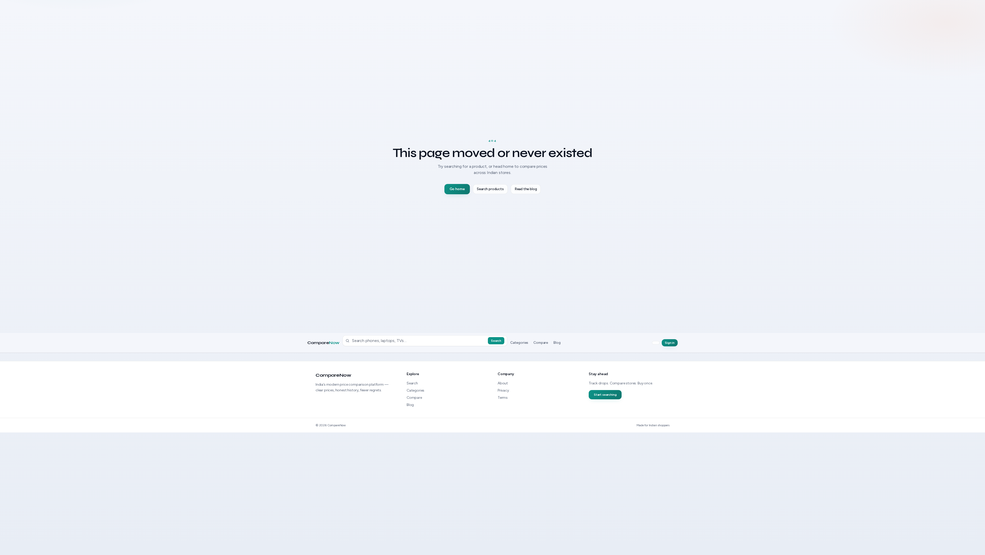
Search (496, 341)
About (503, 383)
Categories (519, 342)
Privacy (503, 390)
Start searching (605, 394)
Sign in (670, 343)
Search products (490, 189)
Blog (556, 342)
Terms (503, 397)
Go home (457, 189)
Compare (323, 343)
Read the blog (526, 189)
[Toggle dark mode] (656, 343)
